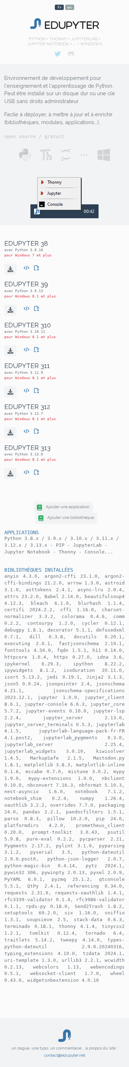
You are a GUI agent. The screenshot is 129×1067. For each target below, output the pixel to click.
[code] (26, 267)
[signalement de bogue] (36, 267)
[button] (63, 507)
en (69, 7)
